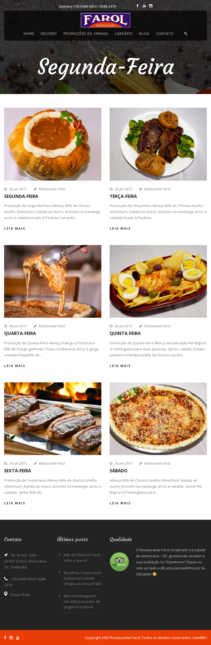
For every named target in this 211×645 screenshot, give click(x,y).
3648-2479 (107, 6)
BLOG (144, 34)
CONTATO (165, 34)
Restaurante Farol (52, 189)
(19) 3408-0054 (84, 6)
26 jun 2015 (18, 189)
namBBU (200, 637)
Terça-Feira (123, 196)
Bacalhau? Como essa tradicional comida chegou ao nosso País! (82, 578)
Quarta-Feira (20, 333)
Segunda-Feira (21, 196)
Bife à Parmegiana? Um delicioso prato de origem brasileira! (82, 601)
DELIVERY (49, 34)
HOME (29, 34)
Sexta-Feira (17, 471)
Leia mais (14, 228)
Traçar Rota (19, 594)
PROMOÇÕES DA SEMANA (85, 34)
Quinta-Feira (125, 333)
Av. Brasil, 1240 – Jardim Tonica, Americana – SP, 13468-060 (26, 561)
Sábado (118, 471)
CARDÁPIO (124, 34)
